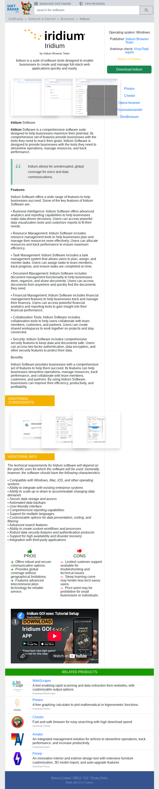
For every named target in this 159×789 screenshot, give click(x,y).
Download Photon (41, 708)
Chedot (129, 95)
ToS (85, 777)
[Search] (146, 10)
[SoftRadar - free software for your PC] (19, 7)
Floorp (37, 753)
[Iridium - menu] (65, 97)
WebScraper (42, 680)
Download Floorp (41, 766)
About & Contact (61, 777)
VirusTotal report (137, 50)
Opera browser (129, 102)
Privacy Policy (99, 777)
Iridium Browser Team (137, 40)
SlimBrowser (129, 117)
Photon (129, 88)
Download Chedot (41, 726)
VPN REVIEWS (95, 3)
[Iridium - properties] (65, 429)
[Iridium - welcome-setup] (34, 429)
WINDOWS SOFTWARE (55, 3)
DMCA (77, 777)
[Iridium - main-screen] (34, 97)
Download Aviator (41, 747)
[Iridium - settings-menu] (96, 97)
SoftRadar (15, 19)
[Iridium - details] (96, 429)
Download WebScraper (44, 693)
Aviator (38, 734)
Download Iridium (129, 69)
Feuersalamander (129, 110)
